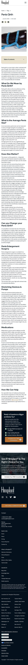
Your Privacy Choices (8, 642)
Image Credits (4, 655)
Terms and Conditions (7, 639)
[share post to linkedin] (2, 22)
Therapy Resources (5, 578)
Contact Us (4, 544)
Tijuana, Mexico (18, 598)
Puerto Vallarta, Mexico (20, 613)
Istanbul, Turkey (5, 615)
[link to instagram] (2, 497)
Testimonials (4, 562)
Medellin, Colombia (19, 621)
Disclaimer (3, 650)
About (2, 536)
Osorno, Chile (18, 604)
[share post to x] (5, 22)
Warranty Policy (5, 653)
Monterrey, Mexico (5, 618)
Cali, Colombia (4, 604)
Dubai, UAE (4, 610)
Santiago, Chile (18, 610)
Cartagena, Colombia (20, 615)
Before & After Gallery (6, 560)
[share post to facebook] (8, 22)
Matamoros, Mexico (6, 601)
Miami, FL (3, 627)
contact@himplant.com (7, 518)
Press (2, 557)
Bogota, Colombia (5, 607)
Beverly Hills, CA (18, 627)
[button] (25, 2)
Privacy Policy (5, 634)
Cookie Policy (5, 637)
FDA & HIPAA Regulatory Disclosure (9, 631)
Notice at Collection (6, 645)
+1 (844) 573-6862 (6, 517)
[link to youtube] (14, 497)
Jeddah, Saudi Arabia (20, 601)
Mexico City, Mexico (6, 613)
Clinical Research (5, 554)
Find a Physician (5, 541)
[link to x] (6, 497)
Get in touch (15, 400)
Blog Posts (3, 570)
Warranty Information (6, 552)
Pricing (3, 539)
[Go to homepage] (5, 3)
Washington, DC (5, 621)
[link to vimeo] (10, 497)
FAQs (2, 575)
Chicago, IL (4, 624)
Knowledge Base (5, 573)
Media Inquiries (5, 581)
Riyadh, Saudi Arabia (19, 618)
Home (2, 533)
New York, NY (18, 624)
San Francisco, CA (5, 598)
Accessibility (4, 648)
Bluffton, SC (17, 607)
